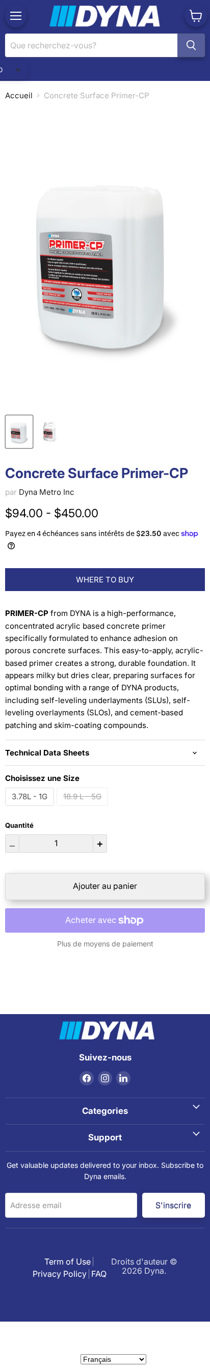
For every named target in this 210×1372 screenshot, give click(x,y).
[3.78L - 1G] (31, 808)
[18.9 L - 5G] (84, 808)
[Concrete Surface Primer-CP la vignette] (19, 431)
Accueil (19, 95)
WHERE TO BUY (105, 579)
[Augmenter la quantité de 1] (100, 843)
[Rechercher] (191, 45)
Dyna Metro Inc (46, 492)
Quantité (19, 825)
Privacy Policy (60, 1274)
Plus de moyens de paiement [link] (105, 944)
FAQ (99, 1274)
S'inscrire (174, 1205)
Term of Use (67, 1261)
